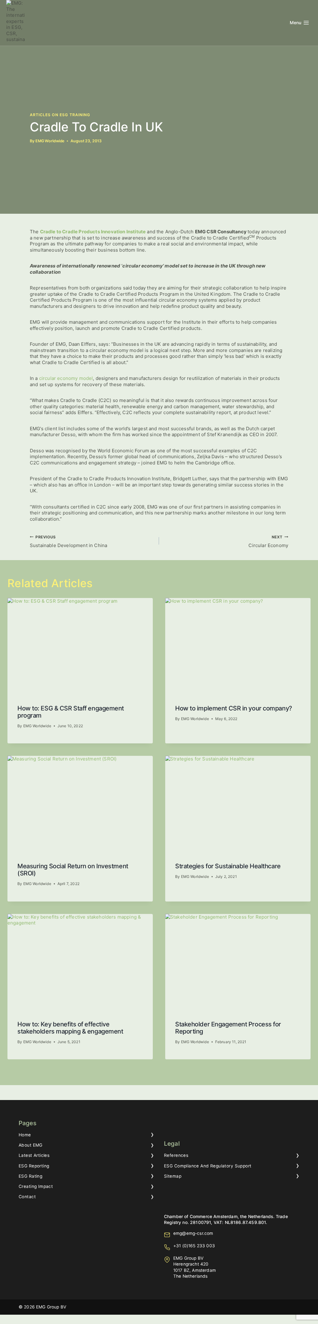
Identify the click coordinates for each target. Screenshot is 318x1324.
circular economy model (66, 378)
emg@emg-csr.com (193, 1233)
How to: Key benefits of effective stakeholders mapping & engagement (70, 1027)
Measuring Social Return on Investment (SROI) (72, 869)
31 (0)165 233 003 (195, 1245)
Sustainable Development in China (68, 541)
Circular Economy (268, 541)
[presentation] (80, 646)
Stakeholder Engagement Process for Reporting (228, 1027)
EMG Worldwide (49, 141)
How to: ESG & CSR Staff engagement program (70, 712)
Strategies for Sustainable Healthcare (228, 866)
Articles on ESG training (60, 114)
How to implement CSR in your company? (233, 708)
